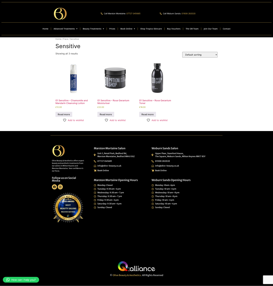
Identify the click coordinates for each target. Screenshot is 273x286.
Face (65, 39)
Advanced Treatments (64, 28)
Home (45, 28)
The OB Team (192, 28)
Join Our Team (211, 28)
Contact (226, 28)
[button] (21, 280)
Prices (112, 28)
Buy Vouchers (173, 28)
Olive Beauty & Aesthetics (127, 275)
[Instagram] (60, 186)
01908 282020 (189, 13)
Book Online (126, 28)
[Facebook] (54, 186)
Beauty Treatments (92, 28)
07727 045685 (133, 13)
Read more (64, 114)
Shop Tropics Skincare (151, 28)
